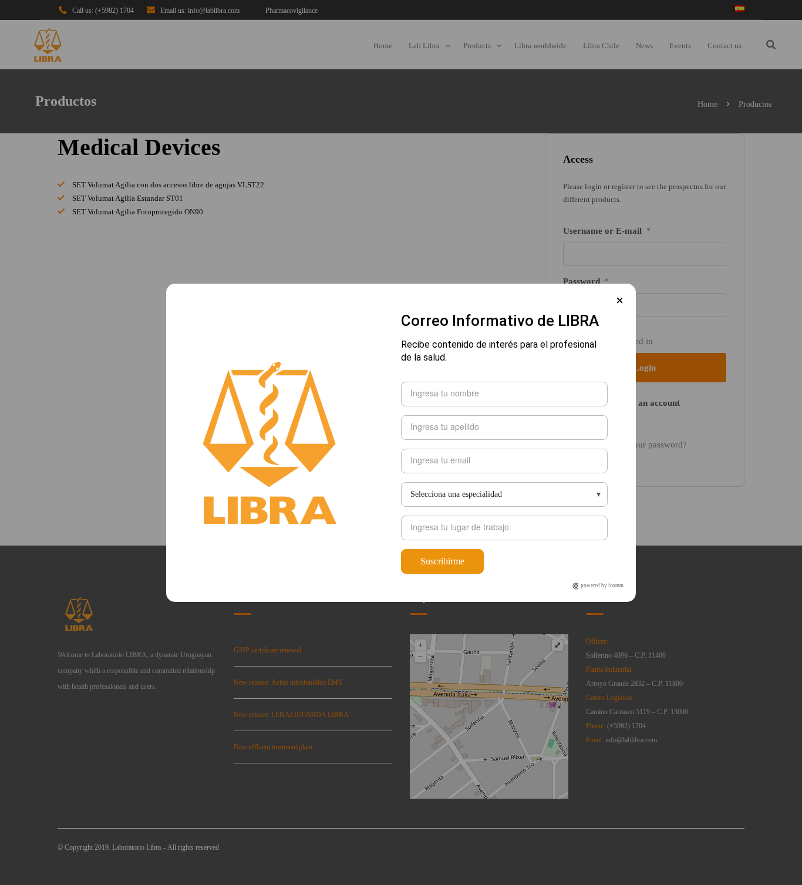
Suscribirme (442, 561)
